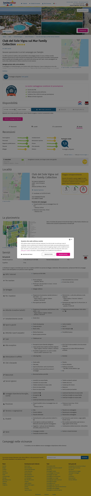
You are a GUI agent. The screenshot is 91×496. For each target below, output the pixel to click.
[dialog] (45, 248)
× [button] (71, 239)
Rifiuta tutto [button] (49, 254)
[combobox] (69, 239)
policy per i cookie (25, 250)
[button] (26, 254)
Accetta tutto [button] (63, 254)
